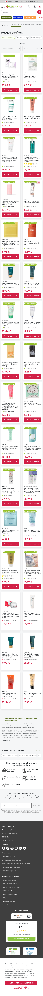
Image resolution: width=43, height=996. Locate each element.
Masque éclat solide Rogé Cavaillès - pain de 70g (32, 405)
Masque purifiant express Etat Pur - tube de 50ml (32, 615)
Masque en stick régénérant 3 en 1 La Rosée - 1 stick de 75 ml (10, 203)
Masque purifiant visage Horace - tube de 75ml (32, 323)
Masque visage (35, 24)
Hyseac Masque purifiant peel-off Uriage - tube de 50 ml (10, 118)
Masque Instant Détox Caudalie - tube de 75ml (32, 284)
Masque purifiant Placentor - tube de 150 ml (32, 531)
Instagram (7, 848)
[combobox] (21, 12)
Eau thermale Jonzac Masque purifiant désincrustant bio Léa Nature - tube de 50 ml (32, 491)
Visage (26, 24)
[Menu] (30, 914)
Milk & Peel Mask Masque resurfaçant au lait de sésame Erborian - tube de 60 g (10, 491)
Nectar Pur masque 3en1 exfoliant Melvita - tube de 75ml (10, 448)
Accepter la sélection (21, 983)
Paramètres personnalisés (21, 988)
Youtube (16, 848)
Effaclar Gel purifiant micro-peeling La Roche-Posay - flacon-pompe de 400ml (32, 159)
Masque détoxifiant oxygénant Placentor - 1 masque (10, 532)
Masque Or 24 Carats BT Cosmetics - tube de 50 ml (10, 572)
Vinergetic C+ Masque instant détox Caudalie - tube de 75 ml (32, 655)
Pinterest (24, 848)
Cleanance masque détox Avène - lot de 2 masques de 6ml (32, 76)
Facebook (3, 848)
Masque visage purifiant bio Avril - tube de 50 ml (32, 117)
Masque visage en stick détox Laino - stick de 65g (32, 364)
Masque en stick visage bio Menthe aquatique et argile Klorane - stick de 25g (32, 449)
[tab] (10, 48)
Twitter (12, 848)
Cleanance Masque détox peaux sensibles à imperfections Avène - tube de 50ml (10, 159)
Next (39, 750)
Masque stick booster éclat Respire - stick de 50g (32, 243)
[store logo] (16, 6)
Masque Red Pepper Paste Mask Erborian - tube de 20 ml (10, 695)
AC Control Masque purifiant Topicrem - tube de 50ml (10, 324)
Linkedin (20, 848)
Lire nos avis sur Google (21, 938)
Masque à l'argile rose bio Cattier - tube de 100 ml (32, 203)
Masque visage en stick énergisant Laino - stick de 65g (10, 364)
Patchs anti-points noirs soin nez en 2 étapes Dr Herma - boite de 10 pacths (10, 77)
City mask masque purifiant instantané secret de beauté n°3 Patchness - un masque (32, 573)
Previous (36, 750)
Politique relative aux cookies (16, 977)
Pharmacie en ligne (16, 24)
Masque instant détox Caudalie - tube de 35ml (10, 284)
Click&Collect (7, 891)
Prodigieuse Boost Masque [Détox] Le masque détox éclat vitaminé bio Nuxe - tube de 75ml (10, 406)
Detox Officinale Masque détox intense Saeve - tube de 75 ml (32, 695)
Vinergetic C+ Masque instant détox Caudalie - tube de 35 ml (10, 655)
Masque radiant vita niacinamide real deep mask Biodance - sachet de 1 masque (10, 244)
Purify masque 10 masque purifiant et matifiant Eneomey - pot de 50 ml (10, 615)
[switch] (28, 916)
